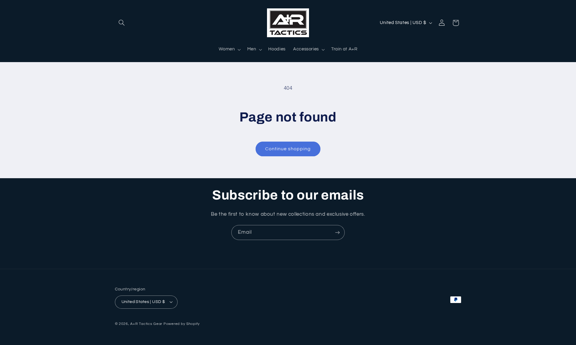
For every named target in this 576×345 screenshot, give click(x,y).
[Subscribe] (337, 232)
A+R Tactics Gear (146, 324)
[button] (122, 23)
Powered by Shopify (182, 324)
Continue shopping (288, 148)
